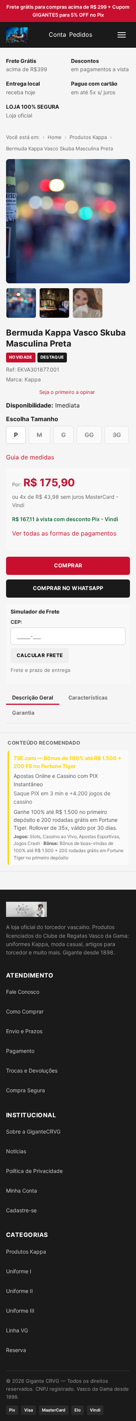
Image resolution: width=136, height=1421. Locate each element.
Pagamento (20, 1051)
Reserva (16, 1350)
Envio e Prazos (24, 1031)
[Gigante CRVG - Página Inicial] (17, 34)
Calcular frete (40, 655)
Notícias (16, 1151)
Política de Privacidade (34, 1171)
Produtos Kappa (88, 137)
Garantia (23, 712)
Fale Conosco (22, 991)
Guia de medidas (30, 457)
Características (88, 697)
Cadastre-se (21, 1210)
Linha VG (17, 1330)
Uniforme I (18, 1271)
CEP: (16, 622)
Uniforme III (20, 1310)
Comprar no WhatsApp (68, 588)
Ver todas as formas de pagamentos (64, 533)
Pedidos (80, 34)
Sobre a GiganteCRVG (33, 1131)
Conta (57, 34)
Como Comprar (24, 1011)
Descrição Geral (32, 697)
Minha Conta (21, 1190)
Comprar (68, 565)
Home (55, 137)
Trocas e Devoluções (31, 1070)
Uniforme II (19, 1291)
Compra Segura (25, 1090)
